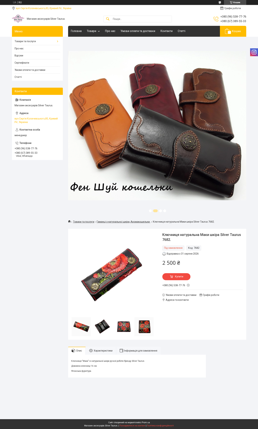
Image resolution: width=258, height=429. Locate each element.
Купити (179, 276)
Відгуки (19, 55)
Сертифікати (22, 62)
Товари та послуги (83, 221)
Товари (91, 31)
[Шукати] (107, 19)
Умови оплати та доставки (138, 31)
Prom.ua (146, 422)
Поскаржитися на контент (132, 425)
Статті (181, 31)
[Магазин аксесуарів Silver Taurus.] (18, 19)
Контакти (166, 31)
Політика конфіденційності (160, 425)
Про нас (110, 31)
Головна (76, 31)
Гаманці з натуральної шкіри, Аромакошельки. (123, 221)
